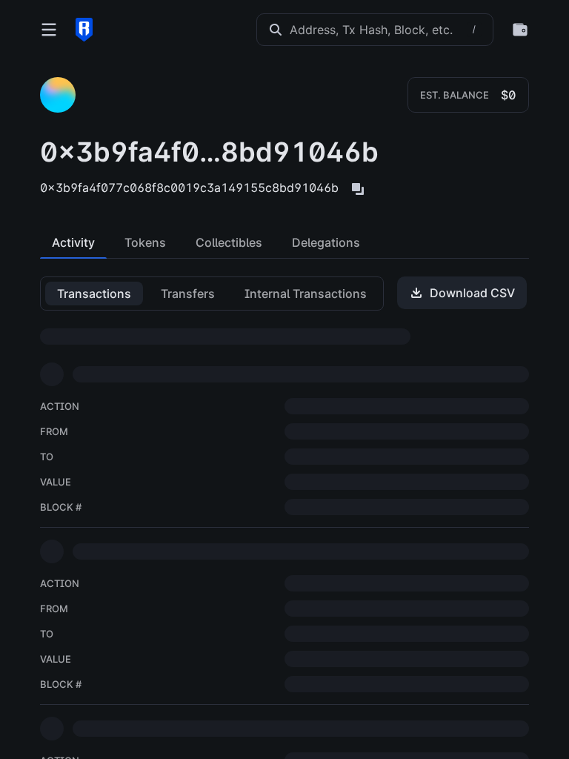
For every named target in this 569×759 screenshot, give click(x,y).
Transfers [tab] (188, 293)
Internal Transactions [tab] (305, 293)
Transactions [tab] (94, 293)
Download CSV (472, 292)
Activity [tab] (73, 242)
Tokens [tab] (145, 242)
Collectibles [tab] (229, 242)
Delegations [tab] (326, 242)
